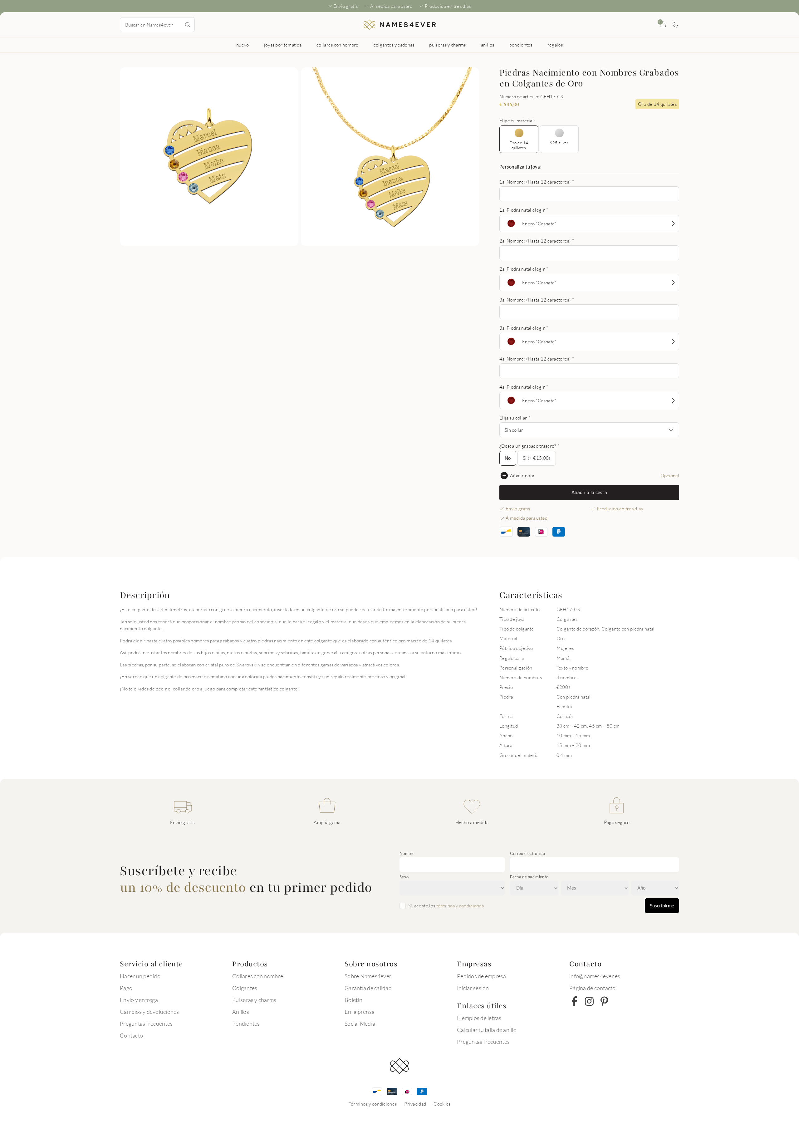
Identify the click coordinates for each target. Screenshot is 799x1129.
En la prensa (360, 1011)
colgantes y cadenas (394, 44)
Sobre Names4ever (368, 976)
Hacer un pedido (140, 976)
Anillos (240, 1011)
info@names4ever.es (594, 976)
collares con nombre (337, 44)
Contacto (131, 1035)
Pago (126, 987)
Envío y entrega (139, 999)
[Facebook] (574, 1001)
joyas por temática (282, 44)
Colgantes (244, 987)
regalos (555, 44)
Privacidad (415, 1104)
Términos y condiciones (373, 1104)
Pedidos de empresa (481, 976)
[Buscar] (187, 24)
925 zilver (559, 142)
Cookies (442, 1104)
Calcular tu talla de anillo (487, 1029)
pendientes (520, 44)
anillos (487, 44)
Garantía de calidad (368, 987)
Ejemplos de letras (479, 1017)
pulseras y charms (447, 44)
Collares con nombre (257, 976)
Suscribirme (662, 905)
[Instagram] (589, 1001)
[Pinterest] (604, 1001)
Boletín (353, 999)
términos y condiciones (460, 905)
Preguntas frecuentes (146, 1023)
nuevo (242, 44)
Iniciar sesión (473, 987)
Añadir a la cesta (589, 492)
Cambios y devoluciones (149, 1011)
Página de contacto (592, 987)
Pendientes (246, 1023)
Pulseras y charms (254, 999)
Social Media (360, 1023)
